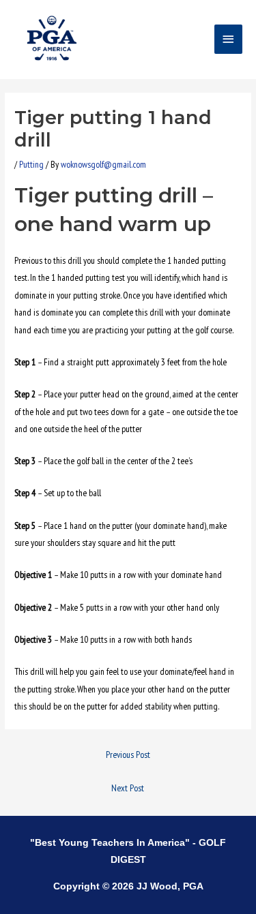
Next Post (127, 788)
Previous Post (128, 754)
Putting (31, 164)
